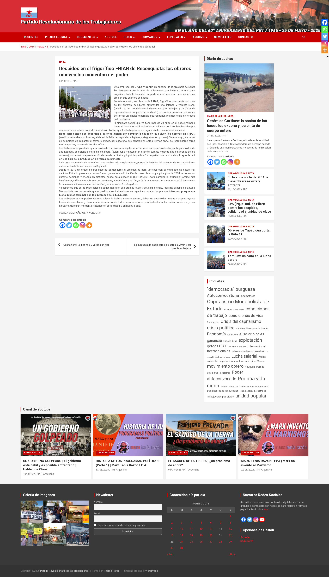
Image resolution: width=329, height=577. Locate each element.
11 (191, 529)
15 (230, 529)
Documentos (86, 37)
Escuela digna (230, 341)
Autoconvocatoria (223, 295)
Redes (128, 37)
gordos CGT (217, 346)
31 (181, 548)
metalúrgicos (250, 361)
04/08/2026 (174, 469)
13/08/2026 (102, 469)
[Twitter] (69, 225)
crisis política (221, 328)
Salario (224, 386)
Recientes (31, 37)
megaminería (226, 361)
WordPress (151, 570)
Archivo (198, 37)
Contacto (245, 37)
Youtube (111, 37)
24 (181, 541)
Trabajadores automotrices (254, 386)
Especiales (175, 37)
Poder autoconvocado (225, 375)
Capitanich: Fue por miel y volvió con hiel (86, 244)
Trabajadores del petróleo (253, 391)
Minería (260, 361)
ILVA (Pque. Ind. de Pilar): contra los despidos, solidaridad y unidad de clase (249, 208)
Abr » (232, 554)
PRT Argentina (46, 474)
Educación (232, 334)
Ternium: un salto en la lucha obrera (249, 258)
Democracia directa (257, 328)
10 (181, 529)
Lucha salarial (244, 356)
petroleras (212, 372)
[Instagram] (83, 225)
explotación (250, 340)
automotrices (248, 296)
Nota (62, 62)
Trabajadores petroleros (220, 396)
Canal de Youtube (36, 409)
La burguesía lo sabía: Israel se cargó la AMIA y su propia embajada (162, 246)
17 (181, 535)
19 (201, 535)
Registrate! (246, 541)
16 (171, 535)
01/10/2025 (234, 189)
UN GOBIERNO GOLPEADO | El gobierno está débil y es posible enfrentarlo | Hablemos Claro (52, 465)
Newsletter (222, 37)
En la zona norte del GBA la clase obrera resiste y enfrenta (248, 181)
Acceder (245, 537)
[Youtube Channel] (262, 519)
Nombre (98, 502)
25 (191, 541)
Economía (216, 334)
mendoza (238, 361)
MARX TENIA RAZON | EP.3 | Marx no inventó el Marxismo (268, 463)
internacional (257, 346)
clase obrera (239, 310)
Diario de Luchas (220, 59)
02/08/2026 (247, 469)
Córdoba (240, 328)
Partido (260, 366)
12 (201, 529)
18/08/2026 (29, 474)
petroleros (225, 373)
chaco (228, 309)
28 (220, 541)
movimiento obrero (225, 366)
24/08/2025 (234, 264)
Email (97, 513)
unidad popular (251, 396)
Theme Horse (111, 570)
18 (191, 535)
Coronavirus (213, 322)
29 (230, 541)
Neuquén (250, 366)
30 (171, 548)
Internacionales (218, 351)
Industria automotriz (237, 347)
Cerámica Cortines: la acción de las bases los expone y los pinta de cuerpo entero (237, 126)
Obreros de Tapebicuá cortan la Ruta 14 (249, 232)
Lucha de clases (222, 357)
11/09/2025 (234, 216)
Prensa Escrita (56, 37)
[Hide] (327, 56)
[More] (89, 225)
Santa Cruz (234, 386)
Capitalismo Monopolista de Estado (238, 305)
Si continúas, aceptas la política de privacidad (121, 525)
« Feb (170, 554)
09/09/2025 (234, 238)
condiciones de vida (246, 315)
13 (211, 529)
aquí (266, 509)
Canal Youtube (33, 452)
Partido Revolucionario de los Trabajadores (71, 22)
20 (211, 535)
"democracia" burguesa (231, 289)
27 (211, 541)
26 (201, 541)
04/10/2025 (213, 135)
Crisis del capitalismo (241, 321)
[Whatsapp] (76, 225)
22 (230, 535)
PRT (76, 81)
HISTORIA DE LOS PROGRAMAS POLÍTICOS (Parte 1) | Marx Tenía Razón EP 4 (128, 463)
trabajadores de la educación (223, 390)
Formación (149, 37)
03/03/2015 (65, 81)
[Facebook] (62, 225)
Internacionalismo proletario (248, 351)
